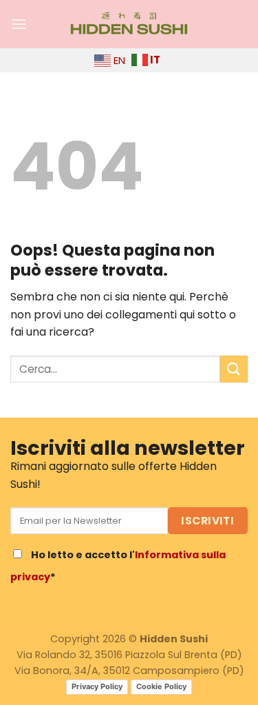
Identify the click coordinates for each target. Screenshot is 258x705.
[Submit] (234, 369)
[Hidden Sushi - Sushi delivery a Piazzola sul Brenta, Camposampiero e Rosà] (129, 24)
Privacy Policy (97, 686)
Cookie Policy (161, 686)
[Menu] (18, 24)
